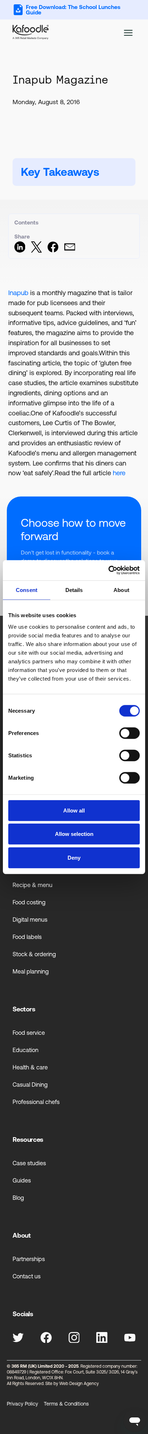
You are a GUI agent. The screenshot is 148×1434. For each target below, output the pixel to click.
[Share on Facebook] (53, 251)
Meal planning (31, 971)
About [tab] (121, 590)
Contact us (27, 1276)
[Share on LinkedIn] (20, 251)
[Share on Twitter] (36, 251)
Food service (29, 1032)
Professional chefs (36, 1102)
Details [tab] (74, 590)
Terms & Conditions (66, 1404)
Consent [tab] (26, 590)
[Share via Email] (69, 251)
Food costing (29, 902)
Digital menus (30, 919)
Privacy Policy (22, 1404)
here (119, 473)
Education (25, 1050)
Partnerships (29, 1259)
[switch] (129, 733)
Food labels (27, 937)
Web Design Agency (79, 1383)
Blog (18, 1197)
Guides (22, 1180)
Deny (74, 857)
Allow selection (74, 834)
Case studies (29, 1163)
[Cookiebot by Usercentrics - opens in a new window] (108, 570)
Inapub (18, 293)
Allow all (74, 810)
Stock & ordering (34, 954)
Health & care (30, 1067)
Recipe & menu (32, 885)
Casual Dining (30, 1084)
